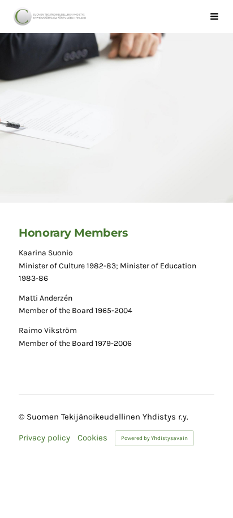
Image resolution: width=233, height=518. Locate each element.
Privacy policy (44, 438)
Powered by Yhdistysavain (154, 438)
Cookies (92, 438)
